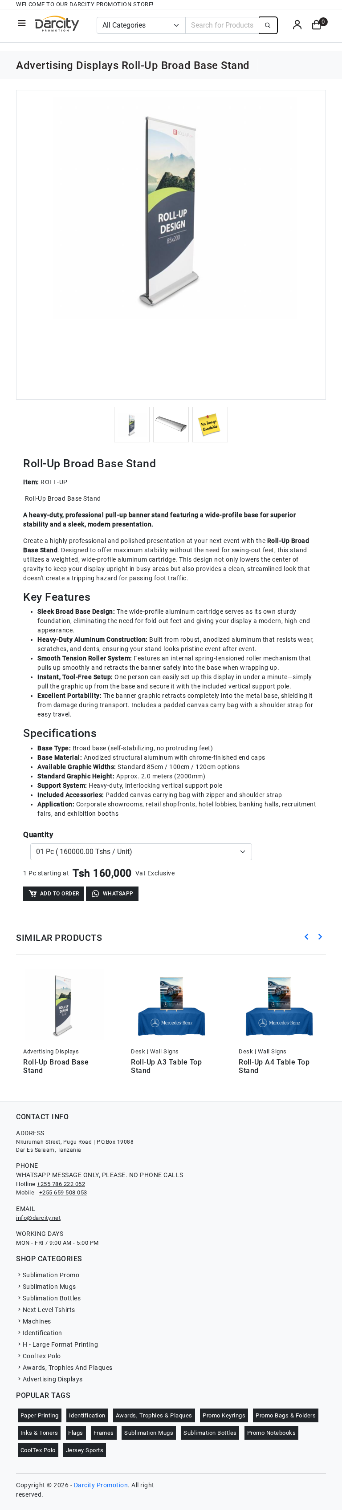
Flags (75, 1432)
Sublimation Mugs (49, 1286)
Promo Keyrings (224, 1415)
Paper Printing (39, 1415)
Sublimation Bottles (52, 1298)
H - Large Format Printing (60, 1344)
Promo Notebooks (271, 1432)
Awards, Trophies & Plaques (154, 1415)
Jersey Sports (85, 1450)
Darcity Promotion (101, 1485)
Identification (42, 1332)
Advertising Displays (53, 1379)
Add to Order (59, 894)
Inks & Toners (39, 1432)
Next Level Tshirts (49, 1309)
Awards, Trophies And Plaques (68, 1367)
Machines (37, 1321)
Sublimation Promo (51, 1275)
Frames (104, 1432)
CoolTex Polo (42, 1356)
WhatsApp (118, 894)
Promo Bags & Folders (286, 1415)
